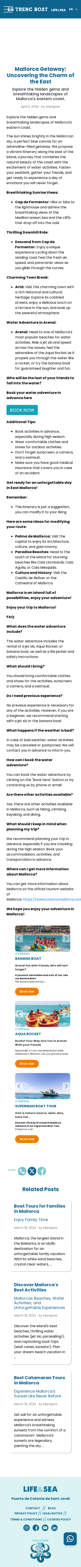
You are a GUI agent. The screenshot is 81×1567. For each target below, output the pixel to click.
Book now (27, 991)
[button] (19, 939)
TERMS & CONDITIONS (26, 1519)
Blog (52, 1508)
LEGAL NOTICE (52, 1513)
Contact (32, 1508)
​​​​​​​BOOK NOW (22, 410)
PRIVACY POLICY (25, 1513)
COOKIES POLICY (59, 1519)
